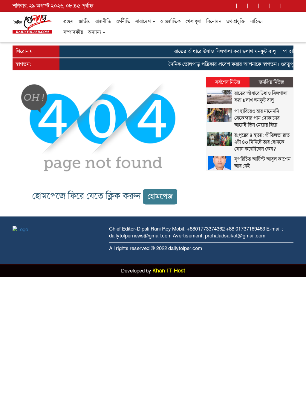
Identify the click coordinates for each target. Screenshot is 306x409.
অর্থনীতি (123, 21)
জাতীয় (85, 21)
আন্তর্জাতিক (170, 21)
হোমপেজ (160, 197)
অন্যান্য (95, 32)
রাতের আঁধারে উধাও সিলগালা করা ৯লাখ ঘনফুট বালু (222, 51)
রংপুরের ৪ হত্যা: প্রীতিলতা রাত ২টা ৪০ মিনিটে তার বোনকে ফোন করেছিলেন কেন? (262, 142)
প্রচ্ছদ (68, 21)
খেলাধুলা (193, 21)
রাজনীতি (103, 21)
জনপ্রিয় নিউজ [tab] (271, 82)
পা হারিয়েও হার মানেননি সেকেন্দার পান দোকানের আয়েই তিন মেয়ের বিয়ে (256, 118)
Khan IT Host (168, 270)
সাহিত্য (256, 21)
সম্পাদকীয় (73, 32)
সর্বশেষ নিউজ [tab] (227, 82)
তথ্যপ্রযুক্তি (235, 21)
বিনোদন (213, 21)
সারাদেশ (143, 21)
